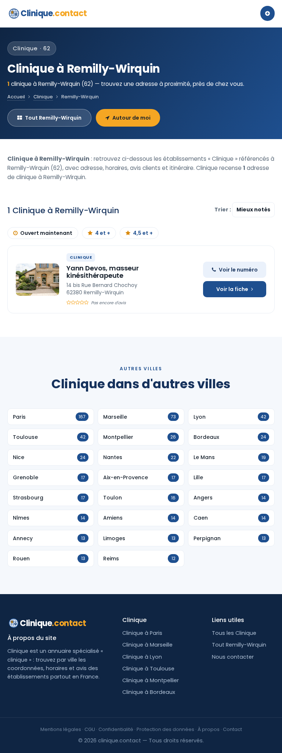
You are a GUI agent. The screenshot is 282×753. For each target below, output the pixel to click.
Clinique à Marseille (147, 644)
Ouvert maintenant (46, 233)
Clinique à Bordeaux (148, 692)
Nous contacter (233, 657)
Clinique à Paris (142, 633)
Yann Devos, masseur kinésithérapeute (102, 271)
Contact (232, 729)
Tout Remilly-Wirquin (53, 117)
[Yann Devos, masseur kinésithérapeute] (37, 279)
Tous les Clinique (234, 633)
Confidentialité (115, 729)
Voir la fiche (232, 289)
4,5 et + (143, 233)
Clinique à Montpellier (150, 680)
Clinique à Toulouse (148, 668)
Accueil (16, 96)
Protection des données (165, 729)
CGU (89, 729)
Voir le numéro (238, 269)
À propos (209, 729)
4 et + (102, 233)
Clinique (54, 13)
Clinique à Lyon (142, 657)
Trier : (223, 209)
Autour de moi (131, 117)
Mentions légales (60, 729)
